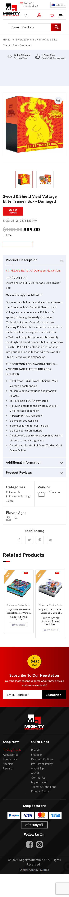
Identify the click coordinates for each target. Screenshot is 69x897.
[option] (34, 124)
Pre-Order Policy (42, 764)
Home (6, 39)
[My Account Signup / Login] (39, 15)
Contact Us (38, 778)
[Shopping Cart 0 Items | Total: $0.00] (52, 15)
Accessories (10, 755)
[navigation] (58, 5)
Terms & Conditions (43, 787)
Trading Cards (12, 750)
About (35, 773)
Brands (35, 750)
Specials (8, 764)
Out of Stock (52, 630)
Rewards (8, 768)
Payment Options (42, 759)
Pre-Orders (10, 759)
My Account (39, 782)
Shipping (36, 755)
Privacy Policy (40, 791)
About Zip (37, 768)
